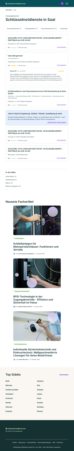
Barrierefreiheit (31, 442)
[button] (62, 3)
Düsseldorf (9, 394)
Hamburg (40, 381)
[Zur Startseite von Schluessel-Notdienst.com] (15, 3)
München (9, 385)
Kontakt (14, 442)
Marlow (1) (9, 183)
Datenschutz (22, 442)
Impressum (59, 442)
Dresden (40, 402)
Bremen (8, 402)
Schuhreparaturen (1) (14, 28)
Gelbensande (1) (11, 180)
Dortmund (9, 398)
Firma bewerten (61, 47)
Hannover (9, 407)
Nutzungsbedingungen (44, 442)
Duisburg (9, 411)
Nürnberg (40, 407)
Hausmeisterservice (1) (49, 28)
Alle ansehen (63, 374)
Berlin (8, 381)
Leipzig (39, 394)
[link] (37, 42)
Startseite (9, 10)
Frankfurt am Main (12, 389)
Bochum (40, 411)
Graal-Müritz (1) (11, 176)
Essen (39, 398)
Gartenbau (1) (65, 28)
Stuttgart (40, 389)
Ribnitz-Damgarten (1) (13, 186)
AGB (54, 442)
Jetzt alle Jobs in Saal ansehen (56, 122)
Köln (38, 385)
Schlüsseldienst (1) (31, 28)
